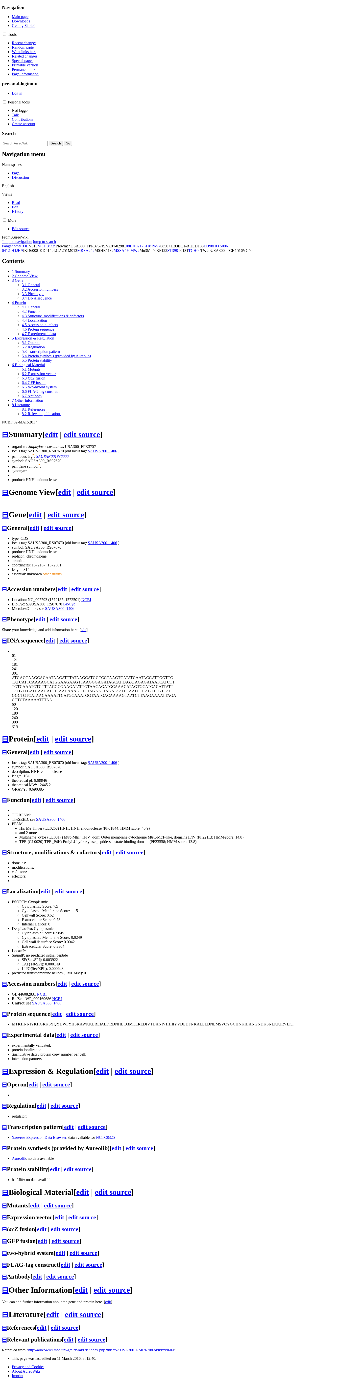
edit (51, 434)
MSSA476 (122, 250)
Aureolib (19, 1158)
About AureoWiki (26, 1371)
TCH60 (194, 250)
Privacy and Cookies (28, 1367)
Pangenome (11, 246)
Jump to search (44, 242)
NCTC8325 (46, 246)
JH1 (13, 250)
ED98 (208, 246)
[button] (4, 34)
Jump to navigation (17, 242)
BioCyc (69, 604)
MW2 (135, 250)
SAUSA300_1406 (102, 451)
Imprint (17, 1376)
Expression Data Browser (39, 1137)
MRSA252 (86, 250)
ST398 (172, 250)
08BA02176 (135, 246)
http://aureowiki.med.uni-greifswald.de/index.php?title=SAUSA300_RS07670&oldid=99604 (101, 1350)
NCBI (86, 600)
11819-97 (152, 246)
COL (24, 246)
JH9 (19, 250)
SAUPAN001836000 (52, 456)
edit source (82, 434)
